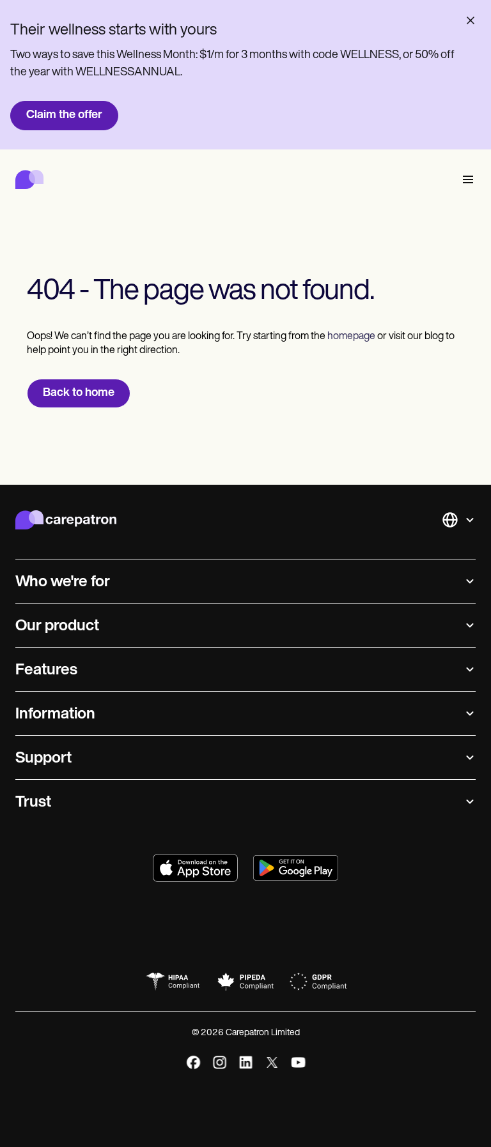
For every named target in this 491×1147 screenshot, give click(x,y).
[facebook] (193, 1062)
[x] (272, 1062)
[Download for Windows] (295, 868)
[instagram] (220, 1062)
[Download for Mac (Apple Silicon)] (195, 868)
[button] (465, 180)
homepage (350, 336)
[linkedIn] (246, 1062)
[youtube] (298, 1062)
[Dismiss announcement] (470, 20)
